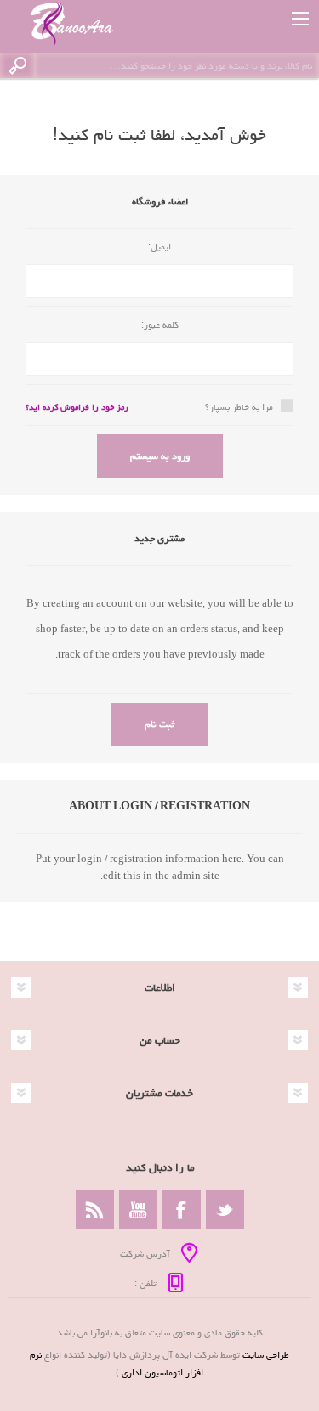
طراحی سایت (265, 1354)
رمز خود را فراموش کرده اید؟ (77, 407)
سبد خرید (261, 18)
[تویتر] (225, 1209)
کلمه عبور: (160, 324)
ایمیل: (159, 246)
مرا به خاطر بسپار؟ (239, 407)
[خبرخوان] (95, 1209)
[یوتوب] (138, 1209)
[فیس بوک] (181, 1209)
